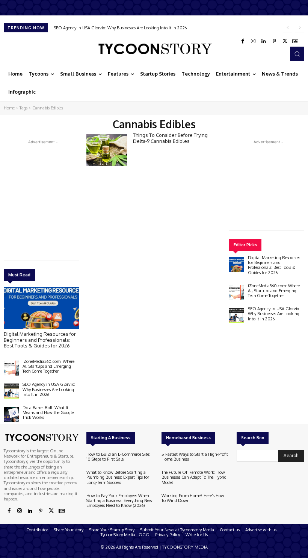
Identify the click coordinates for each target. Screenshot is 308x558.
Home (9, 108)
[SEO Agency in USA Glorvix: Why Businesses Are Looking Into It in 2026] (11, 391)
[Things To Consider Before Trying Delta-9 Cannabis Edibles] (106, 150)
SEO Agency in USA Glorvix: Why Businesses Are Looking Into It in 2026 (120, 27)
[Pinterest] (274, 41)
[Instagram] (253, 41)
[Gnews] (295, 41)
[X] (284, 41)
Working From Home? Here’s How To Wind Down (193, 498)
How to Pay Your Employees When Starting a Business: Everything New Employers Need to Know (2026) (119, 500)
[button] (297, 54)
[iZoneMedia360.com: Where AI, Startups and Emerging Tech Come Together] (11, 368)
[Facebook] (242, 41)
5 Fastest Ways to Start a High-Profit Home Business (195, 457)
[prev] (287, 27)
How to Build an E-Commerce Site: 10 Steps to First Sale (118, 457)
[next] (299, 27)
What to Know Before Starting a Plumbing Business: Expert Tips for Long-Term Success (117, 477)
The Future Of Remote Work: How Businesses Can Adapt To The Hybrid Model (194, 477)
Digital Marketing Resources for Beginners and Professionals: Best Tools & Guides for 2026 (40, 340)
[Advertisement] (60, 198)
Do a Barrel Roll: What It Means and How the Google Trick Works (48, 412)
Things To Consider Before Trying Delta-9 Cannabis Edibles (170, 138)
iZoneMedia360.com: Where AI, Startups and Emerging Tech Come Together (48, 366)
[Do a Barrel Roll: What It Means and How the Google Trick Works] (11, 414)
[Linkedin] (263, 41)
